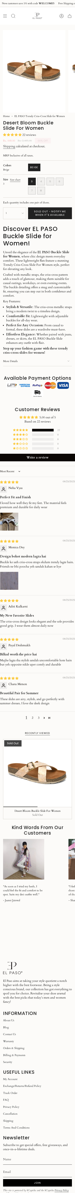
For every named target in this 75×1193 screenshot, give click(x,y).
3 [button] (38, 718)
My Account (10, 1079)
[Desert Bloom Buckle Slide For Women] (37, 773)
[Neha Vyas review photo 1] (9, 522)
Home (6, 116)
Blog (6, 1027)
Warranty (8, 1041)
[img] (9, 482)
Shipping (9, 146)
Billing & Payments (14, 1055)
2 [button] (32, 718)
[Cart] (70, 16)
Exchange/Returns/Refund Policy (22, 1086)
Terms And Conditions (16, 1127)
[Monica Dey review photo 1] (9, 581)
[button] (12, 135)
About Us (8, 1020)
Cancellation (10, 1114)
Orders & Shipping (13, 1048)
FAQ (6, 1100)
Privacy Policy (11, 1107)
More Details (10, 361)
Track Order (10, 1093)
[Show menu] (5, 16)
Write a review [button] (37, 457)
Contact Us (9, 1034)
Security (7, 1062)
